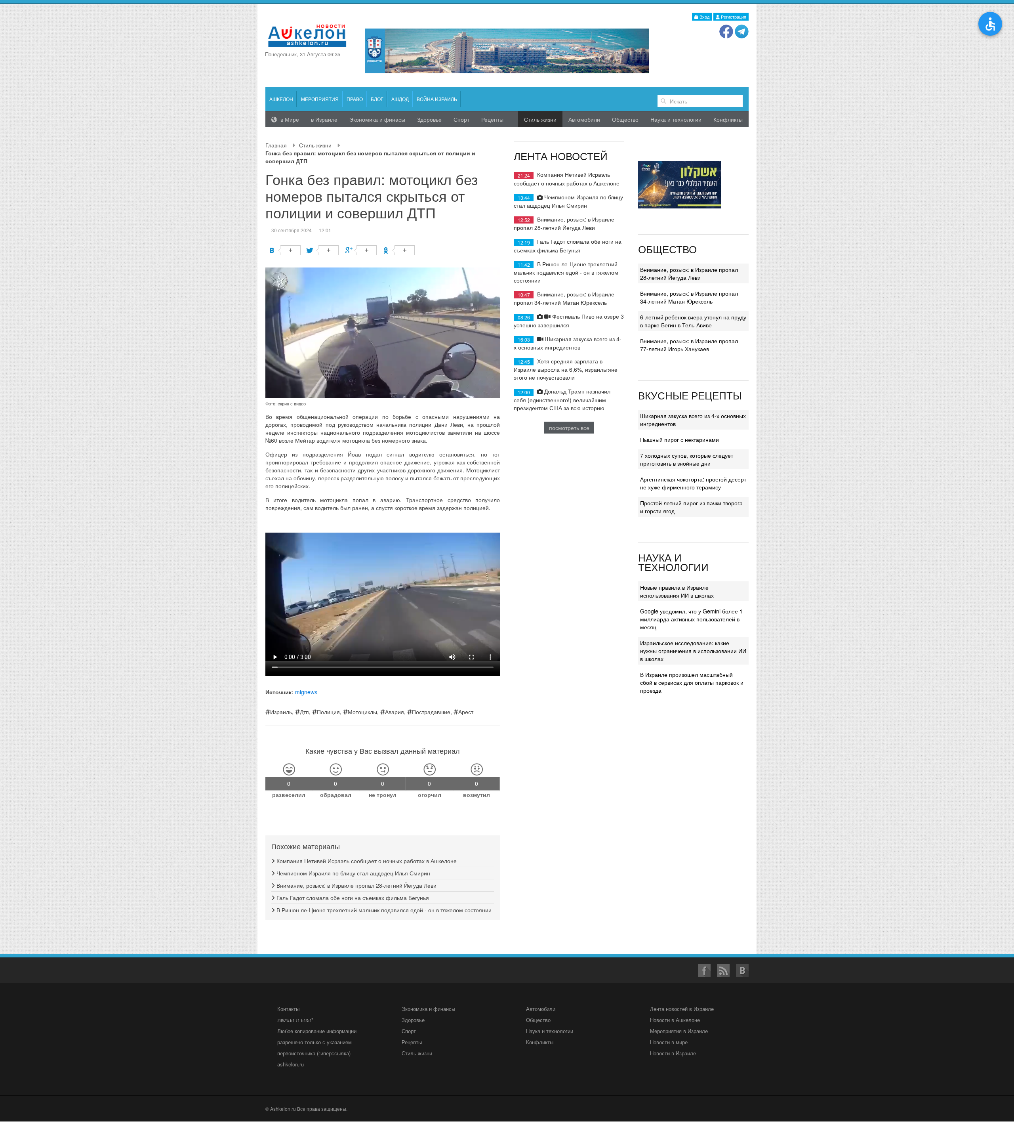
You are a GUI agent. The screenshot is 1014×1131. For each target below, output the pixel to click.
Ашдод (400, 99)
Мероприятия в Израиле (679, 1031)
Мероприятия (320, 99)
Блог (377, 99)
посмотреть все (569, 428)
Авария (394, 712)
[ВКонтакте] (285, 250)
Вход (703, 16)
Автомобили (584, 119)
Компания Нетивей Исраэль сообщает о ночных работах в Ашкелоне (366, 861)
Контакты (288, 1009)
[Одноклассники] (399, 250)
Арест (465, 712)
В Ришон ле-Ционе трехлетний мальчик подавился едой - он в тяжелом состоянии (383, 910)
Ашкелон (281, 99)
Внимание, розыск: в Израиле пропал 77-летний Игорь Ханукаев (689, 345)
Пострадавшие (431, 712)
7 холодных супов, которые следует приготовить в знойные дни (686, 459)
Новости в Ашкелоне (675, 1020)
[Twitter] (323, 250)
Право (355, 99)
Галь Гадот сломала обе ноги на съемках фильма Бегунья (352, 898)
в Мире (289, 119)
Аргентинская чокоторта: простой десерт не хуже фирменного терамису (693, 483)
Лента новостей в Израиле (682, 1009)
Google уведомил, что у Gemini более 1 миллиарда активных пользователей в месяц (691, 619)
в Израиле (324, 119)
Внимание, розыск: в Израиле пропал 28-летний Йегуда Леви (355, 885)
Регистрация (733, 16)
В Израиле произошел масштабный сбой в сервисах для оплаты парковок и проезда (691, 682)
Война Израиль (437, 99)
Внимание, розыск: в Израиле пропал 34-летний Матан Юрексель (564, 298)
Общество (625, 119)
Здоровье (429, 119)
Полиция (328, 712)
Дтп (304, 712)
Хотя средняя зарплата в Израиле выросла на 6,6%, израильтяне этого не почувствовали (566, 369)
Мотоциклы (362, 712)
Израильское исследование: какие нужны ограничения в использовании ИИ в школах (693, 651)
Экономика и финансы (428, 1009)
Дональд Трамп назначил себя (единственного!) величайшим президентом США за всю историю (562, 399)
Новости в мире (669, 1042)
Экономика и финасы (377, 119)
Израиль (281, 712)
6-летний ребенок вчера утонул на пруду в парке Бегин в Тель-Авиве (693, 321)
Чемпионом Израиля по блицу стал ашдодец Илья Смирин (352, 873)
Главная (276, 145)
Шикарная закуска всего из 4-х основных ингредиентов (567, 343)
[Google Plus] (361, 250)
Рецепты (492, 119)
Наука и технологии (675, 119)
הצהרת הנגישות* (295, 1020)
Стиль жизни (315, 145)
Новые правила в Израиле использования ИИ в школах (677, 591)
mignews (306, 692)
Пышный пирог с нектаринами (679, 439)
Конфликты (728, 119)
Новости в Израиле (673, 1053)
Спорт (461, 119)
